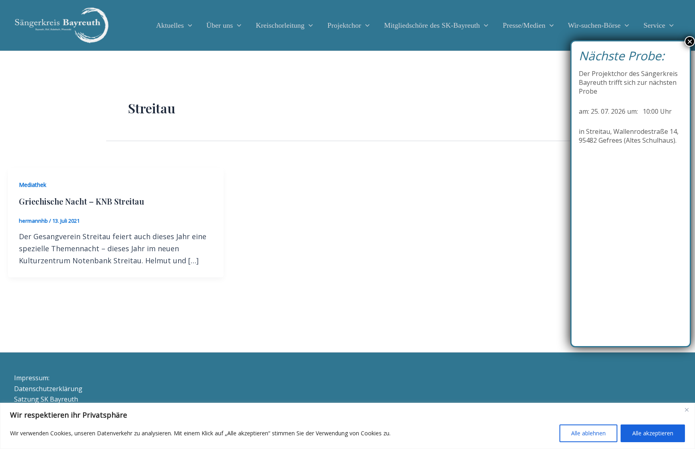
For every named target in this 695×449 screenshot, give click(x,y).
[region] (347, 426)
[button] (188, 25)
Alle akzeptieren (652, 433)
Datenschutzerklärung (48, 388)
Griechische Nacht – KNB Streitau (81, 201)
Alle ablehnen (588, 433)
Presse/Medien (524, 25)
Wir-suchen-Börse (594, 25)
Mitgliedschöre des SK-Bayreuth (432, 25)
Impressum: (31, 377)
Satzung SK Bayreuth (46, 399)
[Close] (686, 409)
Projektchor (344, 25)
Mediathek (32, 185)
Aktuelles (170, 25)
